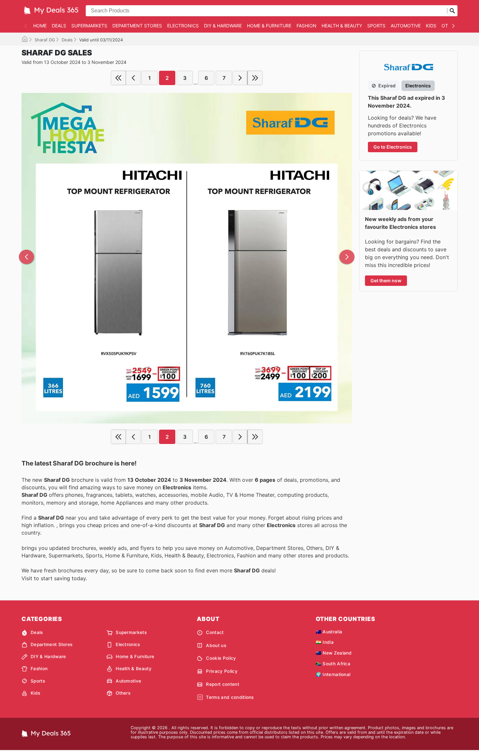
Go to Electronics (392, 147)
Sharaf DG (45, 39)
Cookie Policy (221, 658)
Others (123, 693)
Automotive (406, 25)
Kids (431, 25)
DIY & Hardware (223, 25)
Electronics (183, 25)
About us (216, 645)
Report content (222, 684)
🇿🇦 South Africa (333, 663)
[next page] (240, 78)
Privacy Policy (221, 671)
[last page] (255, 78)
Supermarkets (89, 25)
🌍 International (333, 674)
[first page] (118, 78)
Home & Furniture (269, 25)
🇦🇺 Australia (329, 631)
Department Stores (137, 25)
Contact (215, 632)
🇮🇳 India (325, 642)
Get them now (385, 280)
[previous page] (133, 78)
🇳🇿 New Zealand (334, 653)
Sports (376, 25)
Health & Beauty (342, 25)
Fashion (306, 25)
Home (40, 25)
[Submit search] (452, 11)
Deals (59, 25)
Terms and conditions (230, 697)
